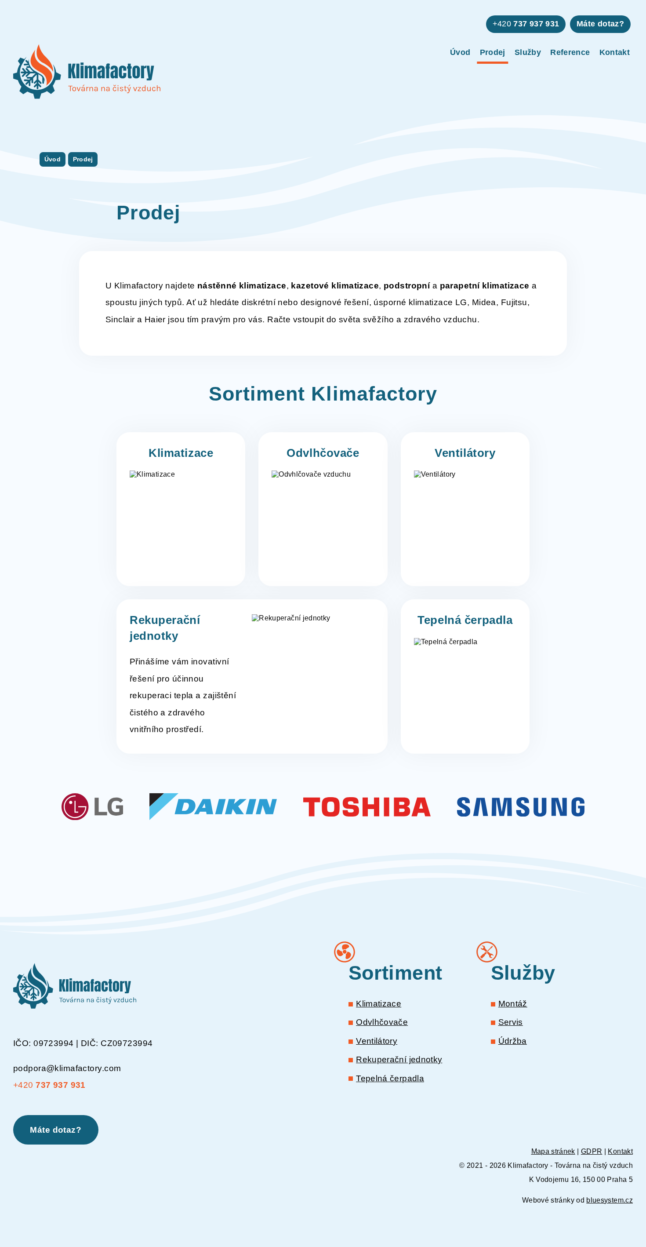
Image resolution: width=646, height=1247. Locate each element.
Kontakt (614, 52)
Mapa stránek (553, 1151)
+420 (526, 23)
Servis (510, 1022)
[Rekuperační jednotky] (252, 676)
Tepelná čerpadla (390, 1078)
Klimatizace (378, 1003)
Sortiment (395, 973)
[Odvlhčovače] (322, 509)
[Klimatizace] (180, 509)
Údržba (512, 1041)
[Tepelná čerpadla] (465, 676)
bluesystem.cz (609, 1200)
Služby (528, 52)
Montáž (512, 1003)
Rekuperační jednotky (399, 1059)
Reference (570, 52)
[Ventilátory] (465, 509)
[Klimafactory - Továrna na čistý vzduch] (86, 71)
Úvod (460, 52)
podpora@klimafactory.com (67, 1068)
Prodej (492, 52)
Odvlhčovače (382, 1022)
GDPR (591, 1151)
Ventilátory (376, 1041)
